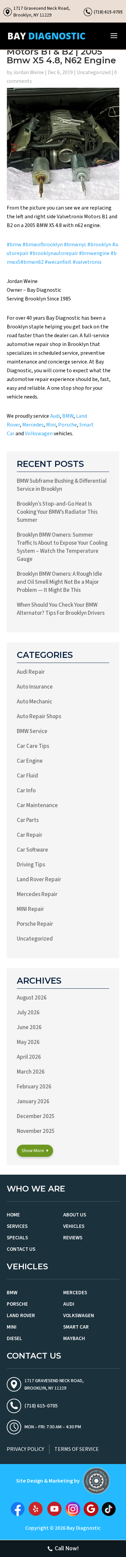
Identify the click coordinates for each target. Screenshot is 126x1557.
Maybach (74, 1338)
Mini (51, 424)
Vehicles (73, 1226)
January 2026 (33, 1102)
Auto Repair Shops (39, 716)
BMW (68, 416)
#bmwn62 (32, 262)
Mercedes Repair (37, 894)
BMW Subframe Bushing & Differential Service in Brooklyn (62, 485)
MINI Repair (30, 909)
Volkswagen (39, 433)
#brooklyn (99, 244)
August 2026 (32, 998)
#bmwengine (94, 253)
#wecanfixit (58, 262)
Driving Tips (31, 865)
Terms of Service (76, 1449)
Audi (55, 416)
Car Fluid (27, 776)
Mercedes (33, 424)
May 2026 (28, 1042)
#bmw (14, 244)
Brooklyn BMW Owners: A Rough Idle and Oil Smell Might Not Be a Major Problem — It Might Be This (59, 582)
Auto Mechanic (34, 702)
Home (13, 1214)
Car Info (26, 791)
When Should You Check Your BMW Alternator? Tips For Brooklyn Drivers (60, 609)
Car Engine (30, 761)
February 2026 (34, 1087)
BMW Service (32, 731)
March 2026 (31, 1072)
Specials (17, 1237)
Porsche (67, 424)
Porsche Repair (35, 924)
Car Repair (29, 835)
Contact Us (21, 1249)
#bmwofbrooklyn (43, 244)
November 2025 (36, 1131)
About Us (74, 1214)
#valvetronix (87, 262)
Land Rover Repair (39, 880)
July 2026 (28, 1013)
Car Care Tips (33, 746)
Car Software (32, 850)
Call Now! (67, 1548)
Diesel (14, 1338)
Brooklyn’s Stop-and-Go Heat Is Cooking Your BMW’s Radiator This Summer (57, 512)
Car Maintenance (37, 805)
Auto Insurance (35, 687)
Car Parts (28, 820)
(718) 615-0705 (108, 12)
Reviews (72, 1237)
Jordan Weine (28, 72)
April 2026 (29, 1057)
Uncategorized (94, 72)
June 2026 (29, 1027)
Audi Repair (31, 672)
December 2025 (36, 1116)
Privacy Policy (25, 1449)
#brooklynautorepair (54, 253)
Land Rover (21, 1315)
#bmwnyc (75, 244)
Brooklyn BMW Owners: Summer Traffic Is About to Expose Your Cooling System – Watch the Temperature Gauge (62, 547)
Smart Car (76, 1327)
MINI (11, 1327)
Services (17, 1226)
